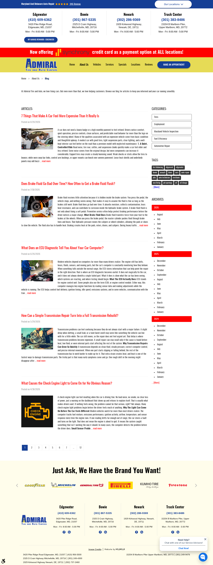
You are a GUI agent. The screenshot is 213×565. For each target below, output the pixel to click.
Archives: (158, 199)
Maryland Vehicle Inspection (166, 131)
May (159, 228)
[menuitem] (72, 64)
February (160, 242)
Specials (122, 65)
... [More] (155, 187)
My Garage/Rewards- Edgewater (41, 40)
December (161, 261)
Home (72, 65)
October (160, 270)
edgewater (180, 167)
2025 (156, 254)
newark (162, 173)
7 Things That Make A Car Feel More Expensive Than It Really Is (60, 116)
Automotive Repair (162, 146)
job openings (167, 183)
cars (176, 173)
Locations (135, 65)
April (159, 233)
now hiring (156, 183)
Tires (156, 117)
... (73, 448)
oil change (183, 183)
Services (110, 65)
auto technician (164, 178)
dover (170, 173)
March (159, 238)
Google (69, 532)
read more (46, 161)
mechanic (176, 178)
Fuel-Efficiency (160, 139)
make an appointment (173, 65)
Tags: (155, 160)
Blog (47, 79)
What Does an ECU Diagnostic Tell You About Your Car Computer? (62, 248)
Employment (159, 124)
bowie (155, 173)
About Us (84, 65)
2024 (156, 319)
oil (176, 183)
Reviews (149, 65)
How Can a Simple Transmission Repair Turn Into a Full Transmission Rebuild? (69, 316)
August (160, 215)
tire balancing (158, 167)
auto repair (185, 173)
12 (80, 448)
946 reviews (75, 4)
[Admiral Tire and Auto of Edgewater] (41, 64)
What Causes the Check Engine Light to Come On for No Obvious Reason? (66, 383)
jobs (154, 178)
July (158, 219)
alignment (169, 167)
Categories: (159, 109)
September (161, 275)
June (159, 224)
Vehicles (97, 65)
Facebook (64, 532)
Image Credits (95, 549)
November (161, 266)
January (160, 247)
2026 (156, 208)
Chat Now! (184, 548)
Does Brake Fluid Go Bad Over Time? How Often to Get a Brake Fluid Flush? (68, 184)
